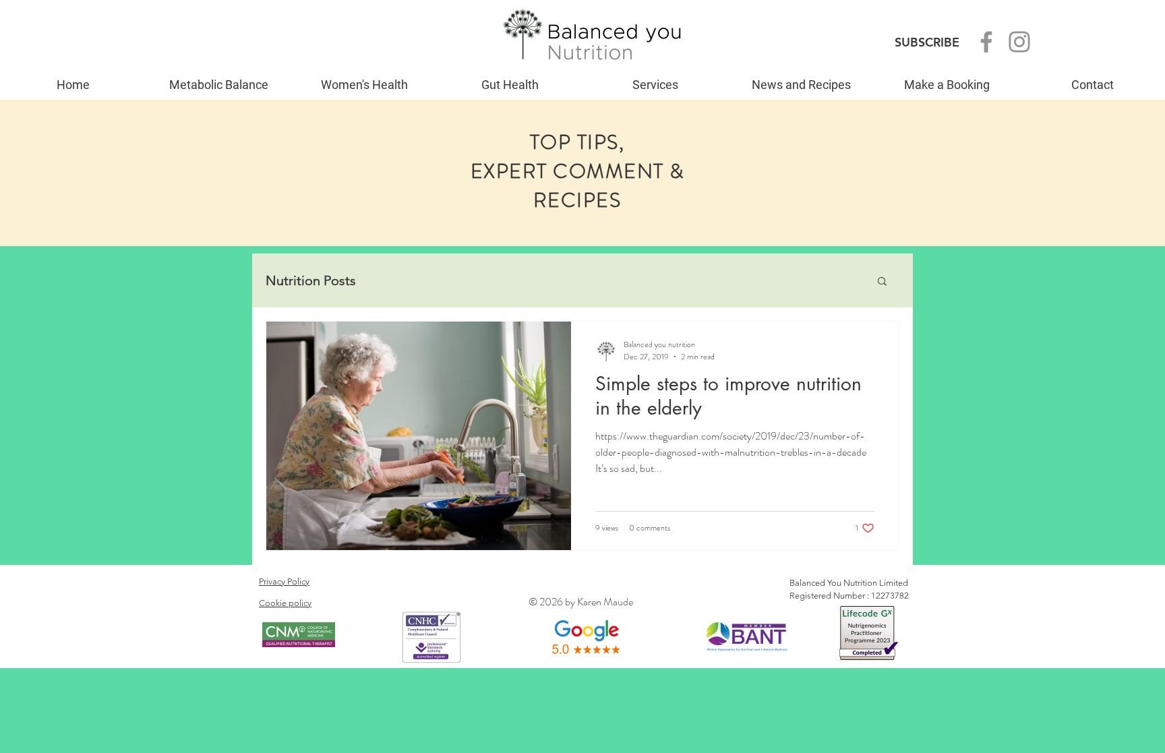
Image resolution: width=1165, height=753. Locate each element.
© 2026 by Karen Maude (581, 601)
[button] (882, 282)
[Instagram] (1019, 42)
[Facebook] (986, 42)
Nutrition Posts (311, 280)
